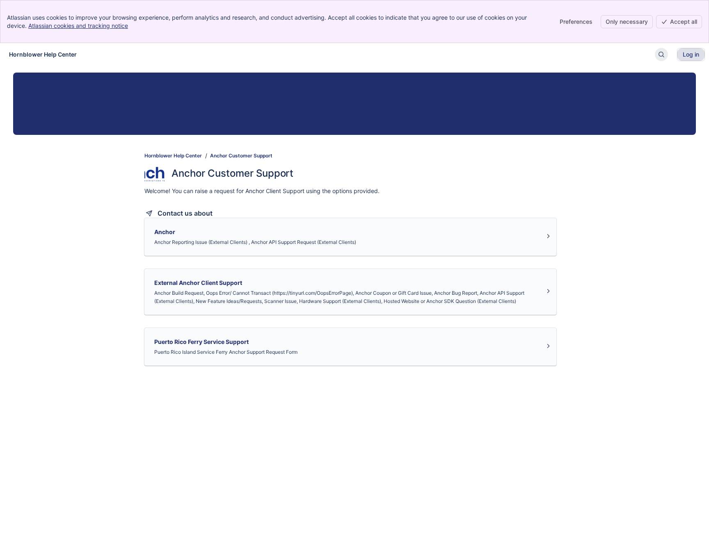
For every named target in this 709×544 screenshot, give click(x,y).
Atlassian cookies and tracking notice (78, 25)
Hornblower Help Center (173, 156)
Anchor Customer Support (241, 156)
